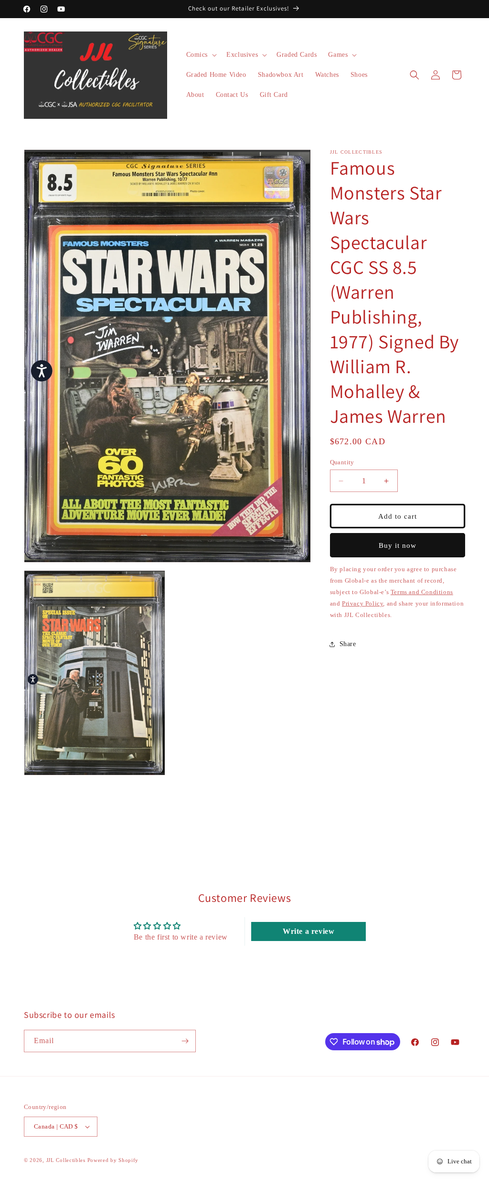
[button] (201, 55)
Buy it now (397, 545)
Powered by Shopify (113, 1160)
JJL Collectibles (65, 1160)
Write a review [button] (308, 931)
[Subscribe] (184, 1041)
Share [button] (348, 644)
